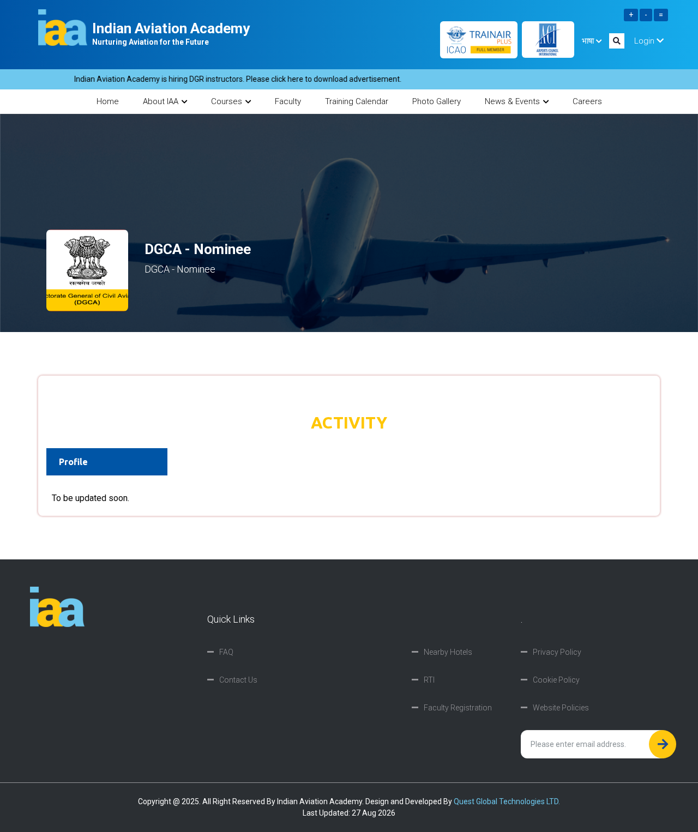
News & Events (512, 101)
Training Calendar (356, 101)
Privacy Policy (557, 652)
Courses (226, 101)
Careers (587, 101)
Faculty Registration (458, 707)
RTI (429, 680)
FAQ (226, 652)
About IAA (160, 101)
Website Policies (561, 707)
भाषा (589, 41)
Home (108, 101)
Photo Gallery (436, 101)
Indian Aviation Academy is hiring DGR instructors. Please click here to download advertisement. (222, 79)
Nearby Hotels (448, 652)
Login (645, 41)
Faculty (288, 101)
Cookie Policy (556, 680)
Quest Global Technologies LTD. (507, 801)
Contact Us (238, 680)
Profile (73, 462)
